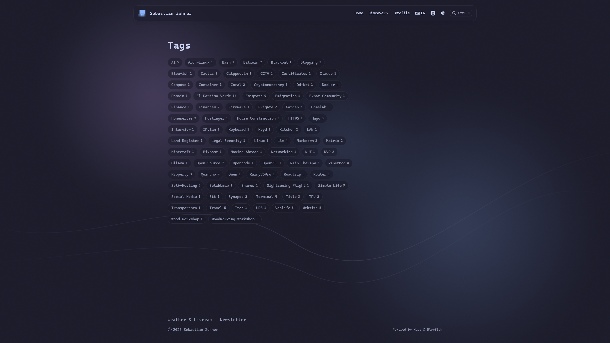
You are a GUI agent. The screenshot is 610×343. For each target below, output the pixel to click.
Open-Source (210, 163)
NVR (329, 152)
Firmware (239, 107)
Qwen (235, 174)
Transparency (186, 208)
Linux (261, 140)
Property (181, 174)
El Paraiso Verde (216, 96)
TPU (314, 196)
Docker (330, 84)
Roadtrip (294, 174)
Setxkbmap (220, 185)
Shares (249, 185)
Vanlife (284, 208)
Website (312, 208)
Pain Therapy (305, 163)
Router (321, 174)
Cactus (209, 73)
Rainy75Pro (262, 174)
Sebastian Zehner (171, 13)
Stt (214, 196)
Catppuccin (238, 73)
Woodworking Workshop (235, 219)
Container (210, 84)
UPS (261, 208)
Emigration (287, 96)
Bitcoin (252, 62)
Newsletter (233, 319)
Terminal (266, 196)
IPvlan (211, 129)
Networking (283, 152)
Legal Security (228, 140)
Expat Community (327, 96)
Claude (328, 73)
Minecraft (182, 152)
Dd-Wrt (305, 84)
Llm (283, 140)
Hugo (318, 118)
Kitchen (289, 129)
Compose (180, 84)
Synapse (238, 196)
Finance (180, 107)
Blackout (281, 62)
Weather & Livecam (190, 319)
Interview (182, 129)
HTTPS (295, 118)
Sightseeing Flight (288, 185)
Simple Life (331, 185)
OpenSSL (272, 163)
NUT (310, 152)
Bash (228, 62)
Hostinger (216, 118)
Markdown (307, 140)
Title (293, 196)
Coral (238, 84)
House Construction (258, 118)
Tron (241, 208)
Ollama (179, 163)
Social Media (186, 196)
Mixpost (212, 152)
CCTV (266, 73)
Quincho (210, 174)
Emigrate (255, 96)
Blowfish (181, 73)
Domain (179, 96)
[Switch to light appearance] (443, 13)
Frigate (267, 107)
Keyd (264, 129)
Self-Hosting (186, 185)
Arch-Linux (200, 62)
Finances (209, 107)
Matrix (334, 140)
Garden (294, 107)
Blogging (310, 62)
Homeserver (183, 118)
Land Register (187, 140)
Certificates (296, 73)
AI (175, 62)
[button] (433, 13)
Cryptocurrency (271, 84)
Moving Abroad (246, 152)
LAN (312, 129)
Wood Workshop (187, 219)
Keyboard (239, 129)
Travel (217, 208)
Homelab (320, 107)
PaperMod (338, 163)
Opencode (243, 163)
